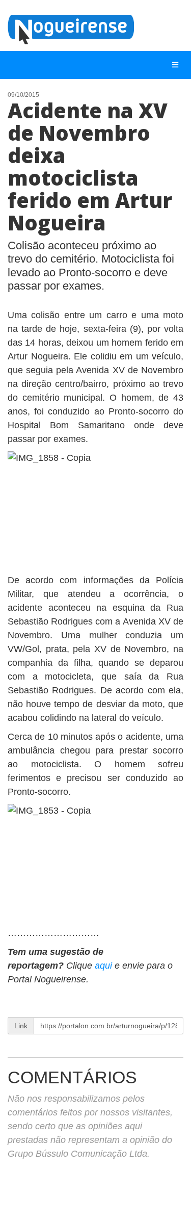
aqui (103, 965)
